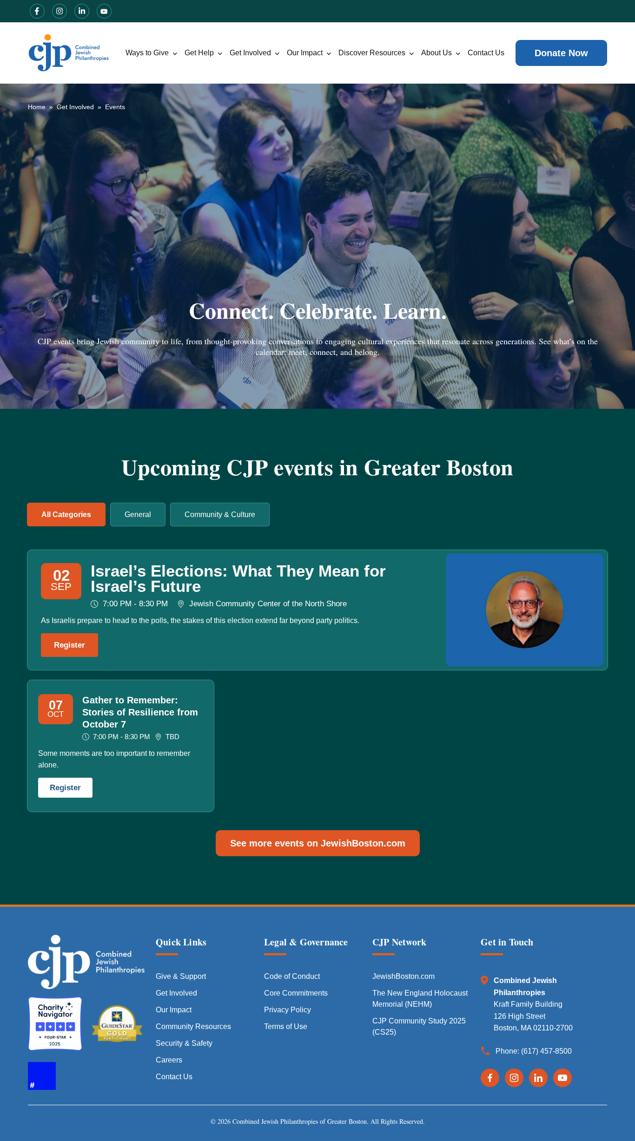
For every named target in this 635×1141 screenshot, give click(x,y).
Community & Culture (220, 514)
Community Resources (193, 1026)
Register (69, 645)
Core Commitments (296, 993)
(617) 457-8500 (546, 1051)
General (138, 514)
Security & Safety (184, 1043)
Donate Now (561, 53)
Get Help (199, 53)
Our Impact (305, 53)
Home (37, 107)
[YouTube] (562, 1078)
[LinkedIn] (538, 1078)
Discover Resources (371, 53)
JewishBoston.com (403, 976)
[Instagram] (514, 1078)
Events (115, 107)
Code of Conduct (292, 976)
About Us (436, 53)
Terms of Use (285, 1026)
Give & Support (181, 976)
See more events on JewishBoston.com (317, 843)
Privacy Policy (287, 1010)
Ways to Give (147, 53)
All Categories (66, 514)
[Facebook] (490, 1078)
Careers (169, 1060)
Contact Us (486, 53)
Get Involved (250, 53)
